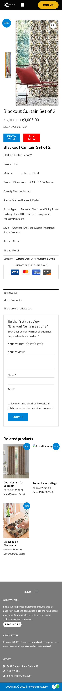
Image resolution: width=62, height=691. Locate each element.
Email (11, 389)
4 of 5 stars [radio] (38, 344)
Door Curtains (32, 258)
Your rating (16, 344)
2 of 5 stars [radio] (31, 344)
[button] (22, 5)
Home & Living (47, 258)
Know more (11, 137)
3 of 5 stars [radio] (34, 344)
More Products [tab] (12, 300)
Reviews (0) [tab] (10, 292)
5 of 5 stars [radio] (41, 344)
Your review (16, 352)
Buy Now (31, 137)
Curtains (20, 258)
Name (12, 375)
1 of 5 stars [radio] (27, 344)
